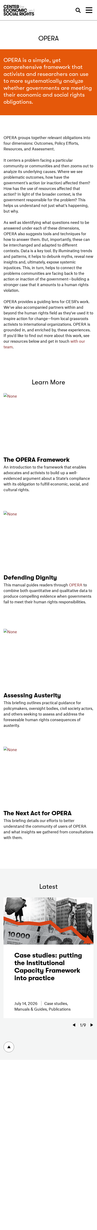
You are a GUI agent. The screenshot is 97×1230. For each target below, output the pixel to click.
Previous (73, 1025)
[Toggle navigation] (89, 10)
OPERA (75, 584)
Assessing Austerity (32, 695)
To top (9, 1047)
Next (91, 1025)
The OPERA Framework (37, 459)
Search (78, 10)
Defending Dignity (30, 577)
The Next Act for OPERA (38, 813)
